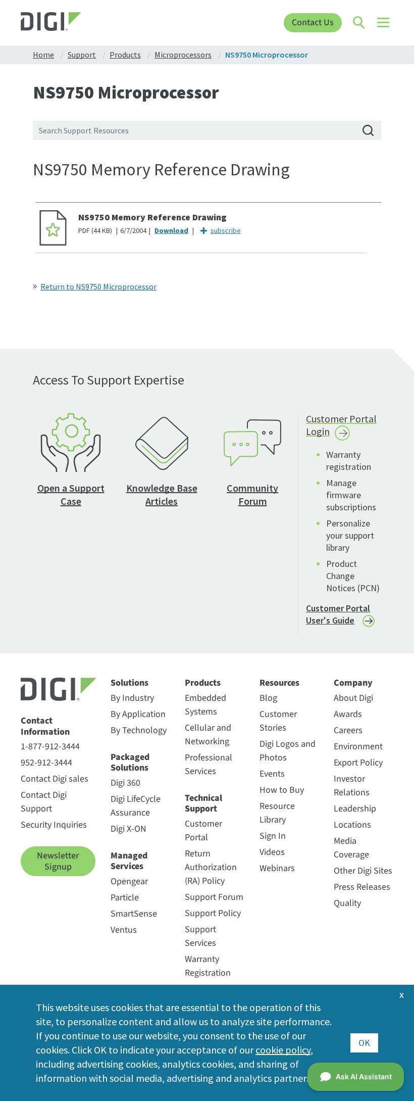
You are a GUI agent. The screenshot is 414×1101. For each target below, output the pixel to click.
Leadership (355, 808)
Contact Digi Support (44, 802)
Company (353, 683)
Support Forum (214, 897)
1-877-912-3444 (50, 746)
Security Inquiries (54, 825)
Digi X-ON (128, 829)
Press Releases (362, 887)
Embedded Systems (205, 705)
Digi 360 (125, 783)
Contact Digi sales (54, 779)
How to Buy (282, 790)
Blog (268, 698)
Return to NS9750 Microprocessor (98, 286)
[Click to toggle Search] (359, 23)
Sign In (273, 836)
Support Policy (213, 913)
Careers (348, 730)
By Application (138, 714)
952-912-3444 (46, 762)
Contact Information (45, 726)
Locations (352, 825)
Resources (279, 683)
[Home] (67, 22)
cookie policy (282, 1049)
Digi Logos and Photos (288, 751)
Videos (272, 852)
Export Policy (358, 762)
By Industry (132, 698)
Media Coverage (351, 848)
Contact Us (313, 22)
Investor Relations (352, 786)
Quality (347, 903)
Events (272, 774)
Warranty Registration (208, 966)
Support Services (200, 936)
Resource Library (277, 813)
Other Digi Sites (363, 871)
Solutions (129, 683)
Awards (348, 714)
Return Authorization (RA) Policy (211, 867)
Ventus (124, 930)
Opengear (129, 881)
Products (203, 683)
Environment (358, 746)
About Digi (353, 698)
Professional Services (208, 764)
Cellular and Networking (208, 735)
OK (364, 1042)
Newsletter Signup (58, 861)
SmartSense (134, 913)
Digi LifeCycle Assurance (136, 806)
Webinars (277, 868)
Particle (125, 897)
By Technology (139, 730)
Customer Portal (203, 831)
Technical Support (203, 804)
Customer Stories (278, 721)
